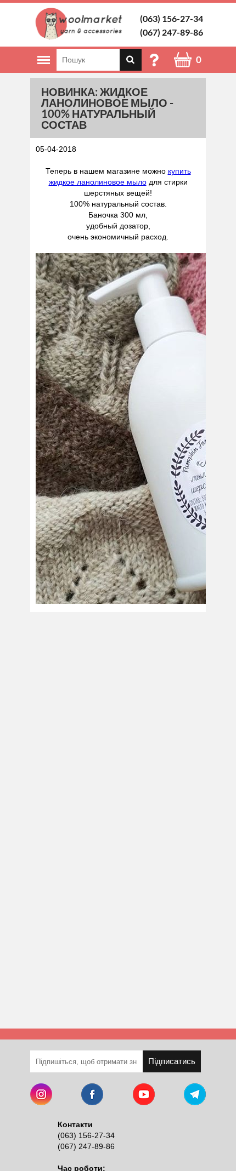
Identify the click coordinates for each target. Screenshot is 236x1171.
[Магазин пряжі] (80, 23)
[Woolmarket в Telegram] (195, 1095)
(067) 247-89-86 (171, 32)
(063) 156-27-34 (171, 18)
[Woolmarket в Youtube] (144, 1095)
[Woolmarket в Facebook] (92, 1095)
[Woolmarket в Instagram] (41, 1095)
